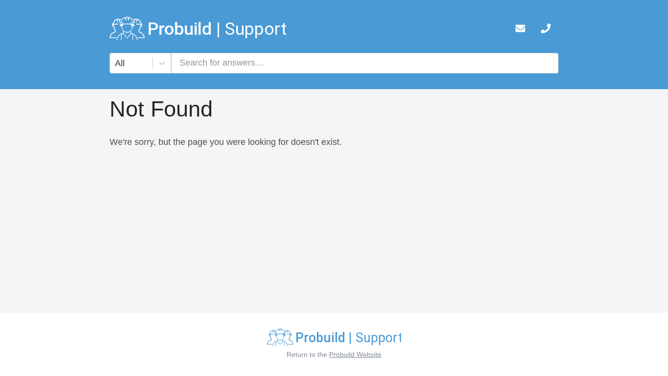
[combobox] (116, 63)
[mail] (520, 30)
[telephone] (546, 30)
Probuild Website (355, 354)
